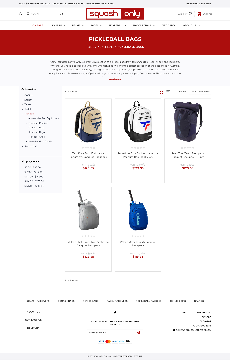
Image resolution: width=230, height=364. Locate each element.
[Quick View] (81, 141)
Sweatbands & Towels (40, 141)
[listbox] (200, 91)
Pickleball (115, 25)
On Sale (37, 25)
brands (199, 301)
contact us (33, 319)
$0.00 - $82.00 (32, 167)
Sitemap (138, 356)
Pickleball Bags (36, 132)
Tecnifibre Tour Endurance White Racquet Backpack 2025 (138, 155)
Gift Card (168, 25)
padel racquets (117, 301)
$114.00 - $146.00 (33, 176)
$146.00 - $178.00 (34, 181)
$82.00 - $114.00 (33, 172)
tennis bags (90, 301)
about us (33, 311)
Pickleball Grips (36, 136)
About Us (189, 25)
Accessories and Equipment (43, 118)
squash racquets (37, 301)
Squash (56, 25)
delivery (33, 327)
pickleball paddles (148, 301)
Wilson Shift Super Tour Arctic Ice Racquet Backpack (88, 243)
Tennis (76, 25)
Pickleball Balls (36, 127)
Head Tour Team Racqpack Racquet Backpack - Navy (187, 155)
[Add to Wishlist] (88, 141)
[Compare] (95, 141)
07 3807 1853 (203, 3)
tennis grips (178, 301)
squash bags (66, 301)
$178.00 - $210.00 (34, 186)
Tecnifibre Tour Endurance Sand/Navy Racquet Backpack (88, 155)
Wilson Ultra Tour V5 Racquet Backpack (138, 243)
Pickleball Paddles (38, 123)
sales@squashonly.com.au (193, 330)
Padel (94, 25)
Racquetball (142, 25)
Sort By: (182, 91)
